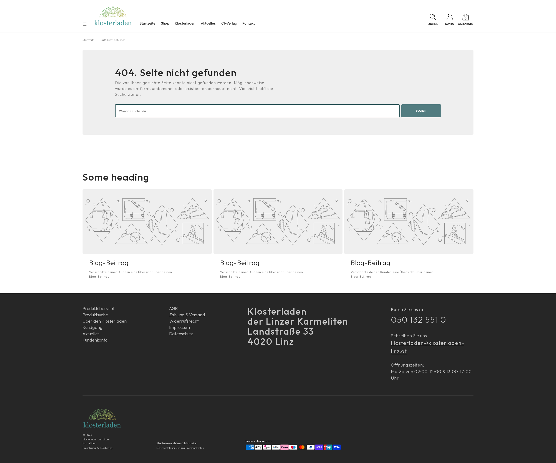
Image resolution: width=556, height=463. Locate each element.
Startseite (88, 39)
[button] (433, 20)
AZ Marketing (104, 448)
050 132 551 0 (418, 319)
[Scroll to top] (550, 457)
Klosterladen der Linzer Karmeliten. (96, 441)
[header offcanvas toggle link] (86, 23)
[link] (147, 221)
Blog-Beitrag (109, 263)
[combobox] (257, 110)
